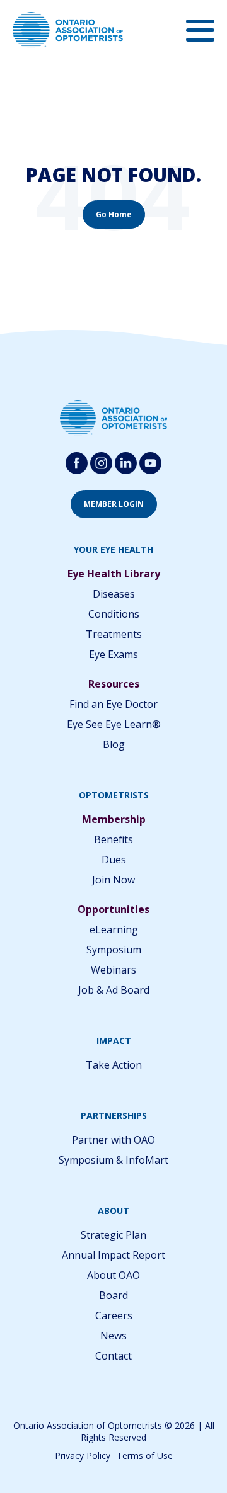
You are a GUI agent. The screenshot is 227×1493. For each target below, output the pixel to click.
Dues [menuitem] (114, 859)
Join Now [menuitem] (113, 880)
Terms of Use (145, 1456)
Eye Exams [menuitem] (113, 654)
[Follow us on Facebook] (77, 463)
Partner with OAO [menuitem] (113, 1140)
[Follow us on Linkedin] (126, 463)
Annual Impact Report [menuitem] (113, 1255)
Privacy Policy (82, 1456)
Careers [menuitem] (113, 1315)
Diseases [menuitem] (114, 594)
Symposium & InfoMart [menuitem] (113, 1160)
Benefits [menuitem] (113, 839)
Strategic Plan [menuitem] (113, 1235)
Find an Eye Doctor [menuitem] (113, 704)
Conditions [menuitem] (113, 614)
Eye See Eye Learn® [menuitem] (114, 724)
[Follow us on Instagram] (101, 463)
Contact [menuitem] (113, 1356)
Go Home (114, 214)
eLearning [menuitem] (114, 929)
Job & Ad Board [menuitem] (113, 990)
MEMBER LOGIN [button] (114, 504)
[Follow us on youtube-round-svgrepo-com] (150, 463)
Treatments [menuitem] (114, 634)
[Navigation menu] (200, 31)
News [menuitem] (113, 1336)
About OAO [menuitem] (113, 1275)
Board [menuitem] (113, 1295)
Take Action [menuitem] (114, 1065)
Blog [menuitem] (114, 744)
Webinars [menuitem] (113, 970)
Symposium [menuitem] (113, 950)
